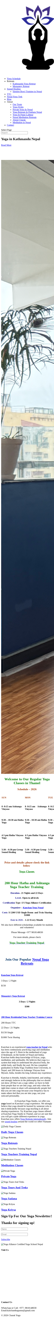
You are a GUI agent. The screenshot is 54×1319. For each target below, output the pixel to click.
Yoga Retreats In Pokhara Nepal (27, 112)
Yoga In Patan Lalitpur (23, 114)
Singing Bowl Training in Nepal (27, 91)
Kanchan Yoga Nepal (33, 907)
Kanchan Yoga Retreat (12, 975)
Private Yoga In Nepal (23, 109)
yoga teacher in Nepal (36, 1047)
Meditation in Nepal (22, 122)
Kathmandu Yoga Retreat (24, 84)
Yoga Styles (18, 107)
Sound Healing (14, 89)
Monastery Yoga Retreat (13, 996)
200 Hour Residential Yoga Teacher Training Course (26, 1017)
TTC (9, 94)
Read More (6, 145)
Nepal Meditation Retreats (24, 117)
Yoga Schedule (14, 78)
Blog (9, 99)
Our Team (17, 104)
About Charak (19, 120)
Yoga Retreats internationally (33, 1119)
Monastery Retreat (21, 86)
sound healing (11, 1121)
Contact (10, 125)
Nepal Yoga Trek (14, 96)
